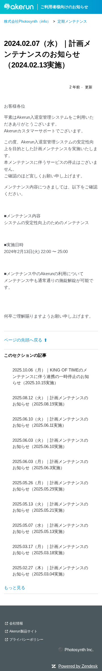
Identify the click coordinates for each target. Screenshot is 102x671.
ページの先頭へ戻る (23, 339)
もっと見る (14, 587)
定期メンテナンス (72, 21)
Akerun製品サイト (23, 631)
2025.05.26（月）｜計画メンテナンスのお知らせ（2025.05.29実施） (50, 486)
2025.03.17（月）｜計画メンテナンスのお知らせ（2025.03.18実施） (50, 549)
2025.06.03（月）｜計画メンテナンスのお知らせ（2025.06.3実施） (50, 464)
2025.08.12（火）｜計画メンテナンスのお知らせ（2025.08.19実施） (50, 401)
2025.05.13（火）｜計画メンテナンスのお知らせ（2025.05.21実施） (50, 507)
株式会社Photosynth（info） (27, 21)
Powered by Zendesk (78, 666)
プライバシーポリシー (26, 639)
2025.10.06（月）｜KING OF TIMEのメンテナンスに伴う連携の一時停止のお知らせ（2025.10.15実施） (50, 376)
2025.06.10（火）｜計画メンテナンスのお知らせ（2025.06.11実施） (50, 422)
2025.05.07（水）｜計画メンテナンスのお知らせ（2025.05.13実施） (50, 528)
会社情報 (16, 623)
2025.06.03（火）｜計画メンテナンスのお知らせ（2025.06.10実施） (50, 443)
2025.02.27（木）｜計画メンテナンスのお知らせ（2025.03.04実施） (50, 571)
